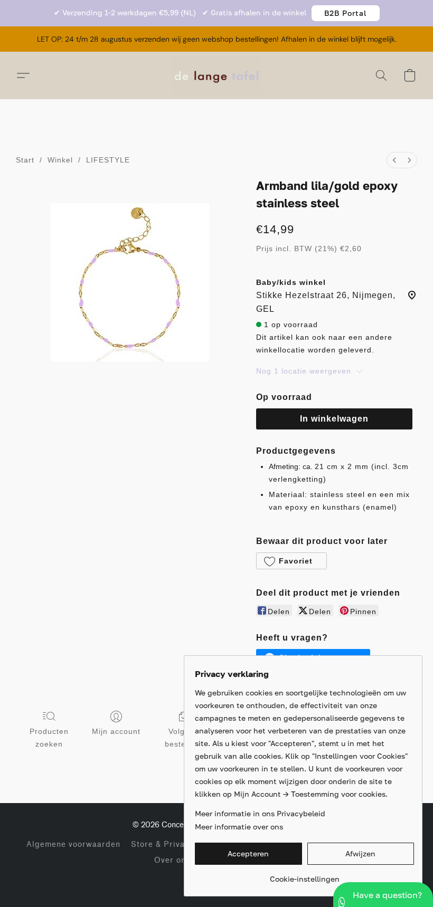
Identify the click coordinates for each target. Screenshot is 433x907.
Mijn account (116, 731)
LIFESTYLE (108, 160)
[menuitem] (394, 160)
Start (25, 160)
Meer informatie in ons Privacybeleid (260, 813)
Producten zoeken (49, 737)
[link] (304, 875)
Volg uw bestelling (183, 737)
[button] (346, 13)
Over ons (172, 860)
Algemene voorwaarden (73, 844)
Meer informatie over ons (239, 826)
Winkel (60, 160)
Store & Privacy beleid (176, 844)
